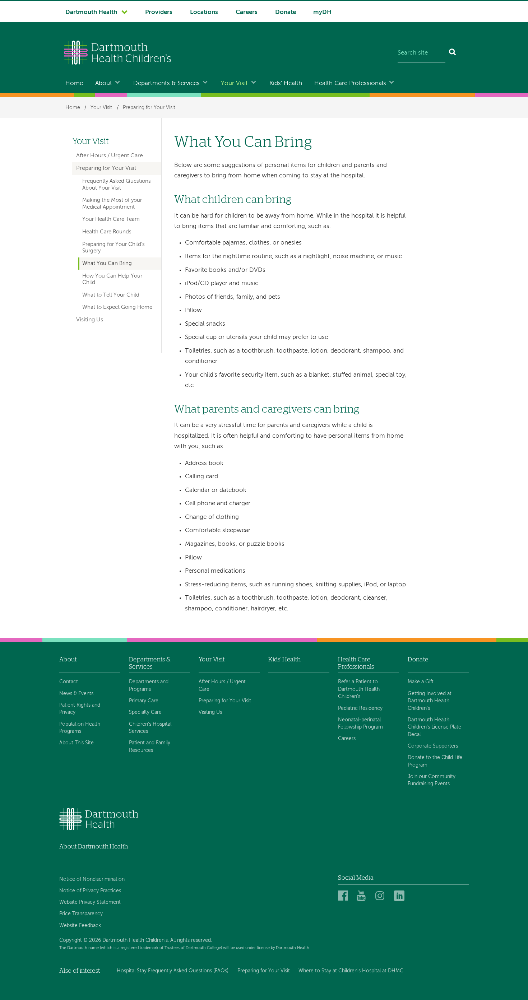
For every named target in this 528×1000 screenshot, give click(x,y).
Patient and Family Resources (149, 746)
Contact (68, 681)
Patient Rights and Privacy (79, 709)
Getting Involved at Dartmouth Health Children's (429, 701)
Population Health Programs (79, 728)
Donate (285, 12)
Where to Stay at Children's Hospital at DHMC (350, 970)
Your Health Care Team (111, 219)
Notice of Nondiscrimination (92, 879)
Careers (247, 12)
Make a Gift (421, 681)
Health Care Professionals (350, 83)
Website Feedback (80, 925)
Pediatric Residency (360, 708)
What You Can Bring (107, 263)
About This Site (76, 742)
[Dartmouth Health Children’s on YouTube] (363, 896)
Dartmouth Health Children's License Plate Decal (434, 727)
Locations (204, 12)
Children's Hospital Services (150, 728)
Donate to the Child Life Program (435, 761)
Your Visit (234, 83)
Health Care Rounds (106, 232)
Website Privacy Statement (90, 902)
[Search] (452, 53)
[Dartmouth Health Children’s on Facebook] (344, 896)
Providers (158, 12)
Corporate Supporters (433, 746)
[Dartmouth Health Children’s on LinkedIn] (400, 896)
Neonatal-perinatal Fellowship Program (360, 723)
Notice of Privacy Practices (90, 890)
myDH (322, 12)
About (103, 83)
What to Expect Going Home (117, 307)
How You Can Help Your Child (112, 279)
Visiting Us (89, 320)
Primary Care (143, 700)
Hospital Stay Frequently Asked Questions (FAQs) (172, 970)
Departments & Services (166, 83)
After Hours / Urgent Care (109, 156)
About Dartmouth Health (93, 846)
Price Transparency (81, 913)
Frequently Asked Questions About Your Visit (116, 184)
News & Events (76, 693)
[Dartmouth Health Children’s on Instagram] (381, 896)
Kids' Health (285, 83)
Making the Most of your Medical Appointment (112, 203)
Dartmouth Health (91, 12)
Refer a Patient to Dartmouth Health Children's (359, 689)
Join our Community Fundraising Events (431, 780)
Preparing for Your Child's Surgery (113, 248)
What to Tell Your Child (110, 295)
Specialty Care (145, 712)
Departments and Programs (148, 685)
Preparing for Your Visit (149, 107)
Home (74, 83)
